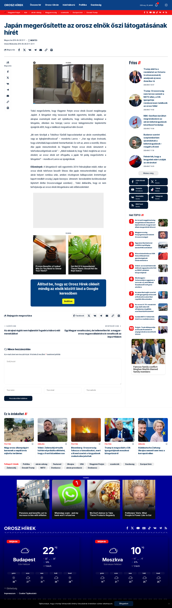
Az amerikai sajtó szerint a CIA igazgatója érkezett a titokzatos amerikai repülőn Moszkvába (145, 295)
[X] (147, 12)
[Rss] (166, 12)
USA (82, 464)
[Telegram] (163, 12)
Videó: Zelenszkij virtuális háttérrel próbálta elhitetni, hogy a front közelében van (51, 450)
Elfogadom (123, 603)
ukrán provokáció (74, 468)
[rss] (138, 205)
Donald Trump (92, 12)
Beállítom (68, 301)
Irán (25, 12)
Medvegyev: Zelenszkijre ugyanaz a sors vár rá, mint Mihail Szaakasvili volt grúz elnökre (145, 282)
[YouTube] (150, 12)
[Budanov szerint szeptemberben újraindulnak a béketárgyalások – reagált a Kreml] (135, 142)
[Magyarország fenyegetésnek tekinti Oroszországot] (163, 235)
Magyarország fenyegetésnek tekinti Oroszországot (144, 234)
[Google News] (154, 12)
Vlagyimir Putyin (14, 12)
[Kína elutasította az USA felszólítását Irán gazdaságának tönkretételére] (163, 256)
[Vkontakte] (160, 12)
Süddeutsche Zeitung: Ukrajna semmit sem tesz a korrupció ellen (151, 450)
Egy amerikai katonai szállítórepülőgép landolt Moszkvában (143, 245)
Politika (7, 444)
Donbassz (55, 468)
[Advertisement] (68, 210)
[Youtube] (138, 189)
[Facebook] (144, 12)
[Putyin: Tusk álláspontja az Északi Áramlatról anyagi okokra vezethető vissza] (163, 330)
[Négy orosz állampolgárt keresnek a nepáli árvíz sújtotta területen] (19, 430)
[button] (161, 5)
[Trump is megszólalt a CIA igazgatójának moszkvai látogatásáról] (119, 430)
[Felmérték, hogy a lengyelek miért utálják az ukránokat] (135, 161)
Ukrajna (41, 444)
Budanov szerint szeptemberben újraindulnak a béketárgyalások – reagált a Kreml (153, 140)
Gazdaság (129, 464)
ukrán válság (36, 12)
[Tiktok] (158, 189)
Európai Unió (78, 12)
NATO (42, 468)
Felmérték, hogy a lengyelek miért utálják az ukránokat (155, 159)
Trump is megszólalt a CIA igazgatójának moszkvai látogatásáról (117, 450)
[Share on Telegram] (35, 49)
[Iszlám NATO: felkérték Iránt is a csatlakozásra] (163, 319)
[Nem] (169, 603)
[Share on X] (24, 49)
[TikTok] (157, 12)
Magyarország (51, 12)
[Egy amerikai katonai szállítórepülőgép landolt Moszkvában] (163, 245)
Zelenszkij (11, 468)
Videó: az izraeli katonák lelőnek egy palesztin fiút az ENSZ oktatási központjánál (145, 269)
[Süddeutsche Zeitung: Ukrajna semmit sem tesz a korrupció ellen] (153, 430)
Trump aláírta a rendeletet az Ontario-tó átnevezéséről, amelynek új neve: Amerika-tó (155, 75)
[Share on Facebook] (19, 49)
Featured (57, 464)
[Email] (40, 49)
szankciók (65, 12)
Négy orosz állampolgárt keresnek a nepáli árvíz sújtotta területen (16, 450)
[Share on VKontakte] (29, 49)
